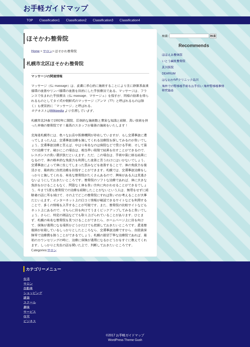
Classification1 (49, 20)
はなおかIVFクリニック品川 (180, 79)
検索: (165, 36)
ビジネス (29, 321)
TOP (30, 20)
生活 (26, 279)
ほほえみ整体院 (172, 54)
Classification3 (103, 20)
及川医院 (168, 67)
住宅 (26, 316)
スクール (29, 302)
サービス (29, 311)
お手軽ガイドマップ (55, 8)
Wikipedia (57, 110)
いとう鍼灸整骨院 (173, 61)
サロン (47, 51)
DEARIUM (169, 73)
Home (35, 51)
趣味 (26, 307)
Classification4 (130, 20)
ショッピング (32, 293)
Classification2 (76, 20)
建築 (26, 297)
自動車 (28, 288)
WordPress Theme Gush (125, 340)
